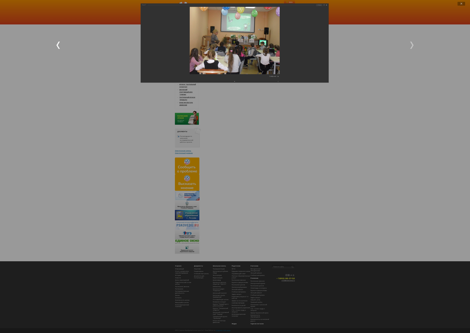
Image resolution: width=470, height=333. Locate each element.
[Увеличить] (324, 5)
